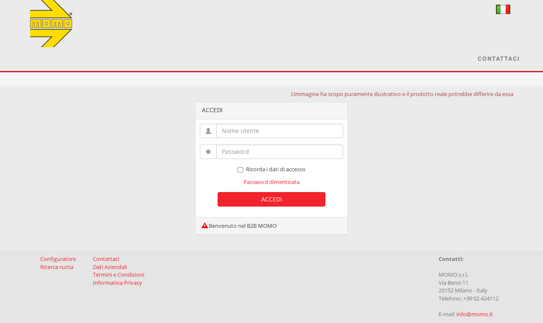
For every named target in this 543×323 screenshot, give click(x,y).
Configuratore (58, 259)
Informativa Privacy (117, 282)
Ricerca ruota (56, 267)
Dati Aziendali (110, 267)
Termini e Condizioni (118, 274)
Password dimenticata (271, 182)
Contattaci (499, 58)
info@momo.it (474, 314)
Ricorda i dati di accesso (275, 169)
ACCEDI (271, 199)
